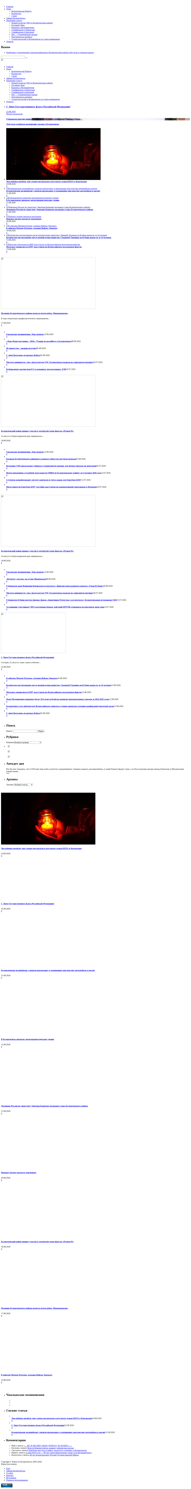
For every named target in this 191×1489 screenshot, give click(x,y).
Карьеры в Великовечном (22, 27)
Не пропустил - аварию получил (21, 348)
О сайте (9, 1473)
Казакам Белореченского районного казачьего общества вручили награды (41, 459)
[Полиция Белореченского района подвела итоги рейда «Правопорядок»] (48, 308)
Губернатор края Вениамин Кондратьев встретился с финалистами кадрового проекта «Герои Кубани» (54, 586)
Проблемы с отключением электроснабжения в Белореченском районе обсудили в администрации (50, 52)
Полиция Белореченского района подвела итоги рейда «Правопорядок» (34, 313)
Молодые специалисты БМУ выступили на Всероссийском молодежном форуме (44, 247)
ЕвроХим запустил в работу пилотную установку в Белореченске (57, 1450)
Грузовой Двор (18, 25)
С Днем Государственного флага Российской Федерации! (27, 657)
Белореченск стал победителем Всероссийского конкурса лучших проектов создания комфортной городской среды (60, 706)
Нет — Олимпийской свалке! (24, 34)
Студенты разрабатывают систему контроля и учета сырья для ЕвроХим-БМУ (43, 480)
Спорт (14, 16)
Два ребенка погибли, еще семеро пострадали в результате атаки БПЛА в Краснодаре (46, 181)
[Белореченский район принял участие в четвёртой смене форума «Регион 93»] (48, 426)
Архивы (10, 784)
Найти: (9, 731)
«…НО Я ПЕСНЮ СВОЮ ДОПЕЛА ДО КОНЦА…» (48, 1446)
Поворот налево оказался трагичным (23, 219)
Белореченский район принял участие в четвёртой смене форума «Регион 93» (37, 431)
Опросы (9, 41)
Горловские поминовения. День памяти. (25, 334)
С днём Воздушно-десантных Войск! (23, 355)
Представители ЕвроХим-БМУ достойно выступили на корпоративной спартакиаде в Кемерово (51, 487)
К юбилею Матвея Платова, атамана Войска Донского (31, 228)
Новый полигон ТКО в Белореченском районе (32, 23)
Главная (9, 6)
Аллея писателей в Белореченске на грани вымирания (35, 39)
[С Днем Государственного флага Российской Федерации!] (33, 652)
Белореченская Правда (21, 11)
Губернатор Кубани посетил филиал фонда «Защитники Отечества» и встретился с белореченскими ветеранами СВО (61, 600)
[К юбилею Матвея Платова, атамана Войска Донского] (31, 226)
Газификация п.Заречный (22, 32)
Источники (11, 1478)
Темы (8, 9)
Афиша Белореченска (15, 18)
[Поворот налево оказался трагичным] (23, 216)
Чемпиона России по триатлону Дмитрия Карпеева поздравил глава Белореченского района (49, 209)
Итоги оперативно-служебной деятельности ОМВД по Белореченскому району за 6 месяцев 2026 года (53, 473)
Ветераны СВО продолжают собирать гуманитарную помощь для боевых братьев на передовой (51, 466)
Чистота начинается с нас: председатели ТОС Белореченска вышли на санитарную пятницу (49, 362)
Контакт (10, 1475)
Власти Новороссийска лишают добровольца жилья (51, 1448)
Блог (8, 1468)
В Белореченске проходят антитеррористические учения (32, 200)
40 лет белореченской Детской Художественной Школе (54, 1455)
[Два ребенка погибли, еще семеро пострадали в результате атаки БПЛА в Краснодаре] (53, 179)
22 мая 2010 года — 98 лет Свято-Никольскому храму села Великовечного (59, 1453)
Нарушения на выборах (21, 37)
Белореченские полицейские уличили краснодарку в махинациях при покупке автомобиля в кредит (53, 191)
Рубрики (10, 742)
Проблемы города (14, 20)
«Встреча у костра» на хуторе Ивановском (26, 579)
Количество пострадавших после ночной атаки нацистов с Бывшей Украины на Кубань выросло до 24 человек (58, 237)
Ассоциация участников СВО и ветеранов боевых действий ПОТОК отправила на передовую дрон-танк (55, 607)
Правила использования (17, 1480)
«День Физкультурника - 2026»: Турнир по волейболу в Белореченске (38, 341)
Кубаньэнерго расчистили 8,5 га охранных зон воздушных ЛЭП (36, 369)
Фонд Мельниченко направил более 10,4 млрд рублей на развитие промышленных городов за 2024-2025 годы (57, 699)
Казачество (16, 13)
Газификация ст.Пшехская (23, 30)
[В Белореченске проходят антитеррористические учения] (32, 198)
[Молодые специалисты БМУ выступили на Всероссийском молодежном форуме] (43, 244)
